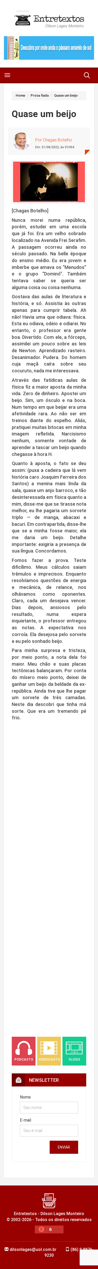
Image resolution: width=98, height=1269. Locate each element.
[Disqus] (49, 813)
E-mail (25, 1120)
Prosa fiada (40, 95)
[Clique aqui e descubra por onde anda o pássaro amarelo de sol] (49, 48)
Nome (25, 1097)
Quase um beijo (66, 95)
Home (20, 95)
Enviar (64, 1147)
